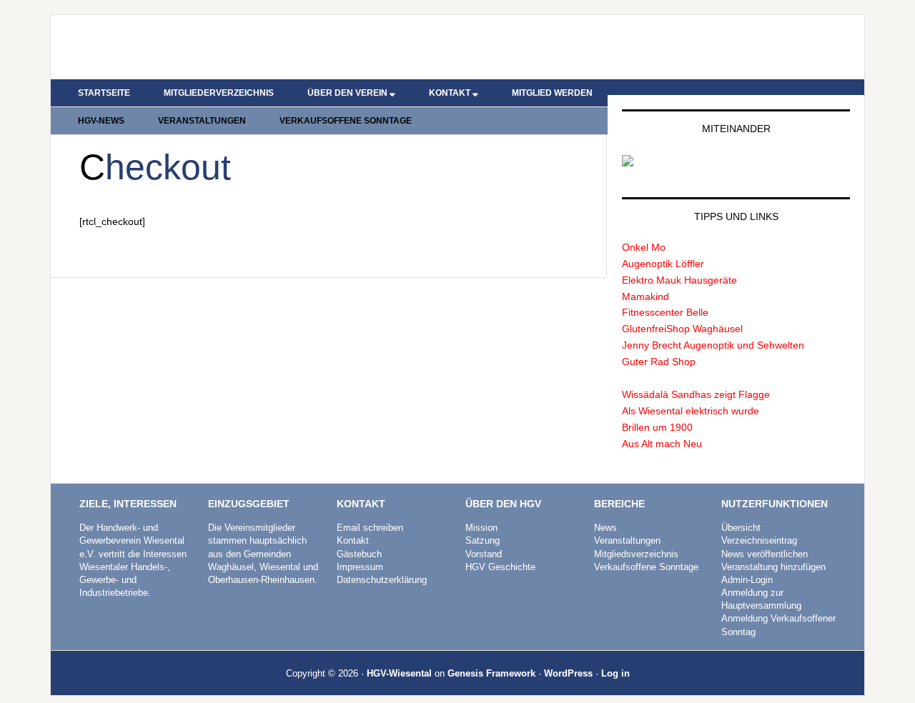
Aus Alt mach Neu (662, 443)
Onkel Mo (644, 247)
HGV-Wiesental (399, 673)
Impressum (360, 567)
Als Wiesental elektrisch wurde (690, 411)
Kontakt (353, 540)
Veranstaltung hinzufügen (773, 567)
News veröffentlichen (764, 554)
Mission (481, 527)
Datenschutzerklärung (382, 579)
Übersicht (741, 527)
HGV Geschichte (500, 567)
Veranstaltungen (627, 540)
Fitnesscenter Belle (665, 312)
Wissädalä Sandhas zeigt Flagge (696, 394)
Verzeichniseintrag (759, 540)
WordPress (568, 673)
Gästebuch (359, 554)
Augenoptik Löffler (663, 263)
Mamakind (645, 296)
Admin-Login (747, 579)
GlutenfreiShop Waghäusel (682, 328)
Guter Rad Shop (659, 361)
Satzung (482, 540)
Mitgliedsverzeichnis (636, 554)
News (605, 527)
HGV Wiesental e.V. (172, 47)
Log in (615, 673)
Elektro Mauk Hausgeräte (679, 280)
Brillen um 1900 (657, 427)
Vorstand (483, 554)
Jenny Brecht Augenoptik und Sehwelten (713, 345)
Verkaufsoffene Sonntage (646, 567)
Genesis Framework (491, 673)
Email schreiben (370, 527)
